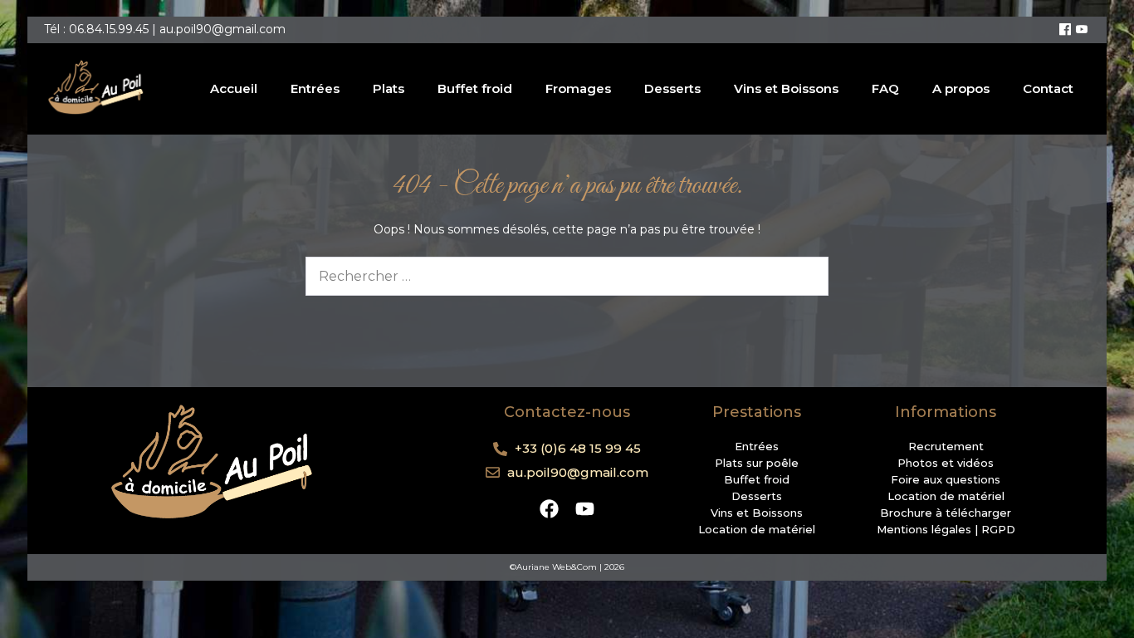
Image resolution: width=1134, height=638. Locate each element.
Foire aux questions (945, 479)
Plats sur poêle (757, 462)
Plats (388, 88)
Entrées (315, 88)
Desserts (672, 88)
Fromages (578, 88)
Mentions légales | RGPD (946, 529)
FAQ (885, 88)
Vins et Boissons (786, 88)
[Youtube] (1082, 30)
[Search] (805, 276)
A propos (961, 88)
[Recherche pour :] (567, 276)
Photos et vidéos (945, 462)
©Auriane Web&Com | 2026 (567, 567)
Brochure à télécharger (945, 512)
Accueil (233, 88)
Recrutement (946, 446)
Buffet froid (474, 88)
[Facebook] (1065, 30)
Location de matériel (756, 529)
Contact (1048, 88)
